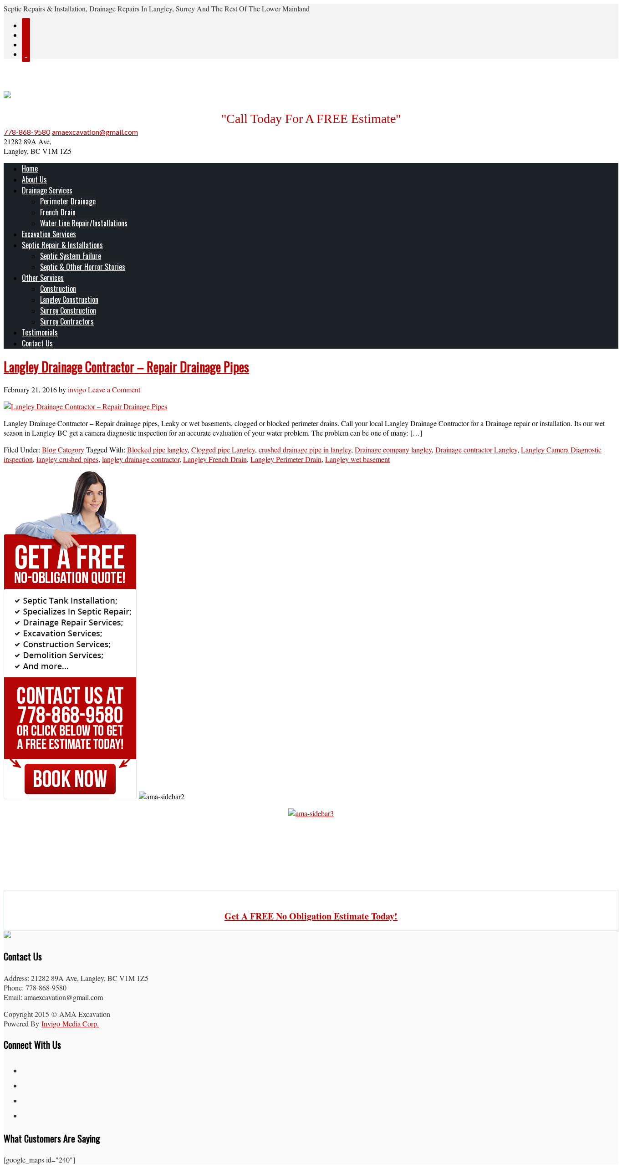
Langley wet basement (357, 459)
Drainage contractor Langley (476, 449)
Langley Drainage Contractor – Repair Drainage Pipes (126, 366)
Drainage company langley (393, 449)
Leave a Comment (114, 389)
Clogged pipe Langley (223, 449)
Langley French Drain (215, 459)
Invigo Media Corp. (70, 1023)
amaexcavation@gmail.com (95, 131)
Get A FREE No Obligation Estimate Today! (311, 916)
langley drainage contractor (140, 459)
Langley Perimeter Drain (285, 459)
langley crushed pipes (67, 459)
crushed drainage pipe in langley (305, 449)
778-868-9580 (27, 131)
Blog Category (63, 449)
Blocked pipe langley (157, 449)
